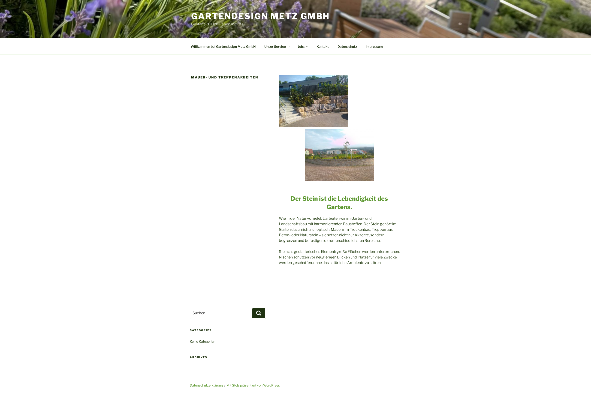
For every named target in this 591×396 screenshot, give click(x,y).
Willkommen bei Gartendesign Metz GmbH (223, 46)
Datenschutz (347, 46)
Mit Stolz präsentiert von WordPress (253, 385)
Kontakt (323, 46)
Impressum (374, 46)
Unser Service (275, 46)
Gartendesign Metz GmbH (260, 16)
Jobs (301, 46)
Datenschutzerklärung (206, 385)
